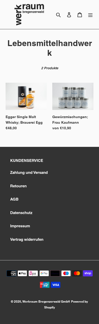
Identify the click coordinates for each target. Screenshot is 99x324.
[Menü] (90, 14)
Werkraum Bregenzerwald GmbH (46, 301)
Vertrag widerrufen (26, 239)
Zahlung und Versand (29, 172)
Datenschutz (21, 212)
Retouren (18, 186)
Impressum (20, 226)
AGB (14, 199)
